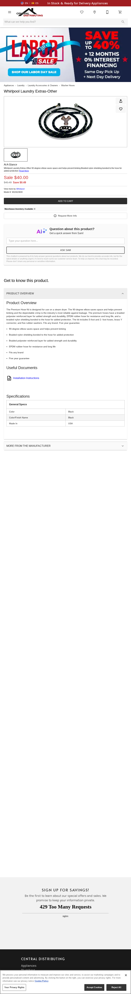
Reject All (116, 987)
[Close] (125, 975)
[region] (65, 982)
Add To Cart (65, 201)
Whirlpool (20, 189)
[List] (82, 12)
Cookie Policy (41, 981)
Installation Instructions (26, 378)
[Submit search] (123, 22)
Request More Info (67, 215)
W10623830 (17, 192)
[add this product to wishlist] (121, 109)
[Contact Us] (107, 12)
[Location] (94, 12)
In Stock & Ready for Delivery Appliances (77, 3)
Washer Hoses (68, 85)
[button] (24, 3)
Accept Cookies (94, 987)
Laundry (21, 85)
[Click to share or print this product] (121, 101)
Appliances (9, 85)
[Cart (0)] (120, 12)
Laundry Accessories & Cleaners (43, 85)
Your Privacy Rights (14, 987)
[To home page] (29, 12)
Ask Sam (65, 250)
